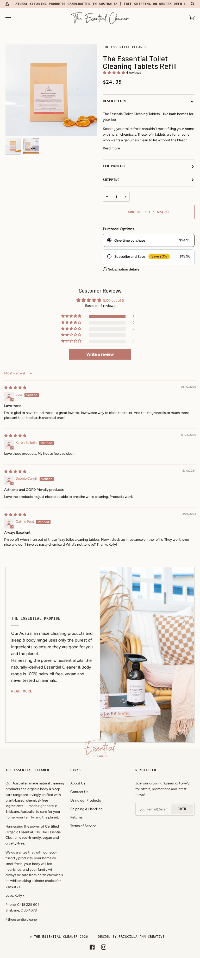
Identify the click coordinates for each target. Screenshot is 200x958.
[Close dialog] (189, 420)
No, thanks (52, 524)
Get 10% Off (53, 508)
